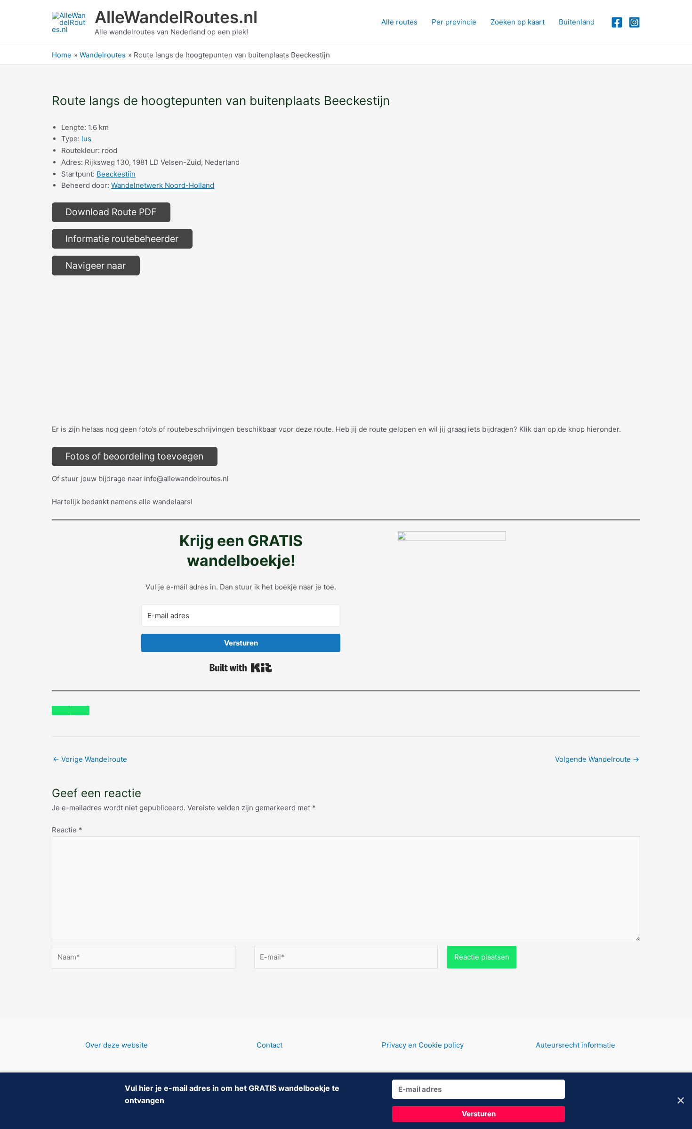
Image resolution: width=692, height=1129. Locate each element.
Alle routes (399, 21)
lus (86, 138)
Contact (269, 1044)
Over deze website (116, 1044)
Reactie (67, 829)
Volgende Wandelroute (597, 759)
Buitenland (577, 21)
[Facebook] (617, 22)
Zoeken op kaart (518, 21)
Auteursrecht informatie (575, 1044)
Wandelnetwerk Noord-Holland (162, 185)
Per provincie (454, 21)
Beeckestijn (116, 173)
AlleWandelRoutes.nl (176, 17)
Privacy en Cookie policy (423, 1044)
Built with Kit (240, 667)
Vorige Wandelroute (90, 759)
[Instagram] (634, 22)
